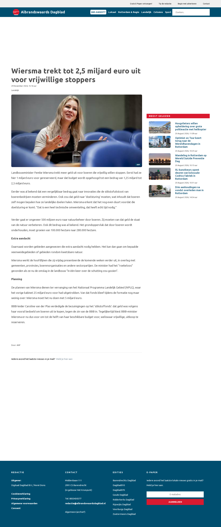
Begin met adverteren (187, 4)
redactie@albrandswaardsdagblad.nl (85, 503)
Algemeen (70, 512)
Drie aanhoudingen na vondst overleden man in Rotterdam (189, 190)
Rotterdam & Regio (128, 12)
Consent (16, 508)
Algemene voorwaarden (24, 503)
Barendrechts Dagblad (124, 480)
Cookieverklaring (20, 493)
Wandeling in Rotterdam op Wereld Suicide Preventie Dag (191, 158)
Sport (168, 12)
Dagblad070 (119, 490)
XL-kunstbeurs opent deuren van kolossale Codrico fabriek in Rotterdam (187, 174)
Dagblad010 (119, 485)
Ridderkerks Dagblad (123, 499)
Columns (158, 12)
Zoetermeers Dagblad (124, 514)
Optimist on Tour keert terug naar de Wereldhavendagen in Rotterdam (188, 142)
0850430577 (75, 498)
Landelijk (146, 12)
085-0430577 (98, 12)
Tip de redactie (165, 4)
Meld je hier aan (64, 359)
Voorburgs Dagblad (122, 509)
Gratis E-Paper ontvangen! (141, 4)
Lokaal (112, 12)
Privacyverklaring (20, 498)
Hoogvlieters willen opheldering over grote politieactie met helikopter (190, 126)
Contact (206, 4)
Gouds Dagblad (120, 495)
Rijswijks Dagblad (122, 504)
